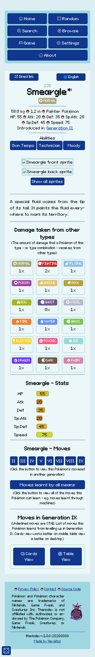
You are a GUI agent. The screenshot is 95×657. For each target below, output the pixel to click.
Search (29, 30)
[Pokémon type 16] (21, 360)
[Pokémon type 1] (47, 101)
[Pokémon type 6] (73, 283)
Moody (74, 145)
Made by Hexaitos (47, 641)
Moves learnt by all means (47, 484)
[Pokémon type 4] (21, 283)
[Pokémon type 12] (73, 322)
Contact (50, 589)
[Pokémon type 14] (48, 341)
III (23, 460)
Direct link (26, 77)
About (50, 55)
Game (29, 42)
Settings (70, 42)
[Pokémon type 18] (73, 360)
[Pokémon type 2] (47, 264)
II (14, 460)
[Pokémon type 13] (22, 341)
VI (50, 460)
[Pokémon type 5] (47, 283)
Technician (49, 145)
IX (81, 460)
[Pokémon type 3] (73, 264)
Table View (68, 556)
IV (32, 460)
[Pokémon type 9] (73, 302)
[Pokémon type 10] (21, 322)
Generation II (60, 128)
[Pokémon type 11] (47, 322)
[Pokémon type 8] (47, 302)
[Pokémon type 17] (47, 360)
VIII (70, 460)
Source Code (71, 589)
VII (59, 460)
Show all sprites (47, 181)
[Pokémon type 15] (73, 341)
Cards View (31, 556)
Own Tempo (23, 145)
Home (29, 18)
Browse (71, 30)
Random (70, 18)
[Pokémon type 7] (21, 302)
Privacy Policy (28, 589)
